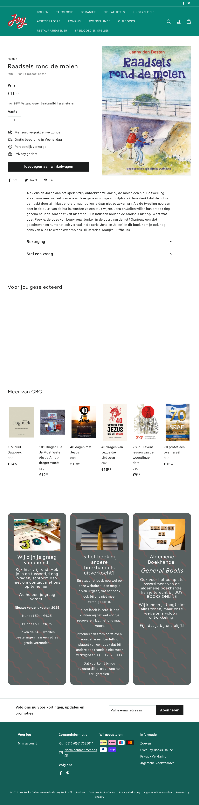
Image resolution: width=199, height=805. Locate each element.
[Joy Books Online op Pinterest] (68, 773)
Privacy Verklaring (153, 756)
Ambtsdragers (48, 21)
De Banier (88, 12)
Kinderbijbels (144, 12)
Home (11, 59)
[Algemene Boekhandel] (162, 534)
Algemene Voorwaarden (157, 763)
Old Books (126, 21)
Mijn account (27, 743)
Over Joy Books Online (156, 750)
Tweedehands (100, 21)
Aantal (13, 111)
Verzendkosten (30, 103)
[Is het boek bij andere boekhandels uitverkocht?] (99, 534)
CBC (11, 74)
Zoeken (145, 743)
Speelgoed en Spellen (92, 30)
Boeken (43, 12)
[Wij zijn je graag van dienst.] (37, 535)
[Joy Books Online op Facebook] (61, 773)
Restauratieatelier (52, 30)
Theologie (64, 12)
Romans (74, 21)
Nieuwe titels (114, 12)
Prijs (11, 85)
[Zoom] (146, 110)
